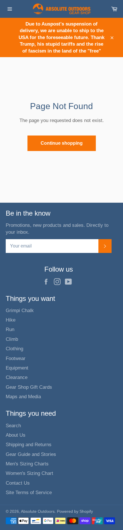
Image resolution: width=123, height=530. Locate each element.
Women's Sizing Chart (29, 473)
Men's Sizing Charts (27, 464)
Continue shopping (62, 143)
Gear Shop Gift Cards (29, 387)
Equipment (17, 368)
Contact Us (18, 483)
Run (10, 329)
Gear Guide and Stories (31, 454)
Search (13, 425)
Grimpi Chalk (20, 310)
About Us (15, 435)
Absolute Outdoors (38, 511)
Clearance (16, 377)
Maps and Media (23, 396)
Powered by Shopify (75, 511)
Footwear (15, 358)
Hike (10, 320)
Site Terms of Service (29, 492)
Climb (12, 339)
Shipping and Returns (28, 444)
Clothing (14, 348)
